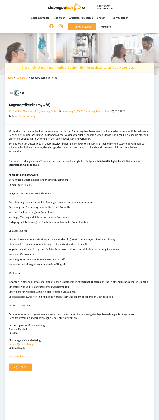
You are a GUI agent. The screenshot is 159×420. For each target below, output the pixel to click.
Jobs (10, 77)
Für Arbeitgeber (120, 18)
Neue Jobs (126, 67)
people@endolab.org (21, 344)
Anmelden (106, 27)
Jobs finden (59, 18)
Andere (21, 77)
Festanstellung (27, 116)
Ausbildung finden (40, 18)
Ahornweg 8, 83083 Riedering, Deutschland (86, 111)
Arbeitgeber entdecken (81, 18)
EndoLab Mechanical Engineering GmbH (34, 111)
